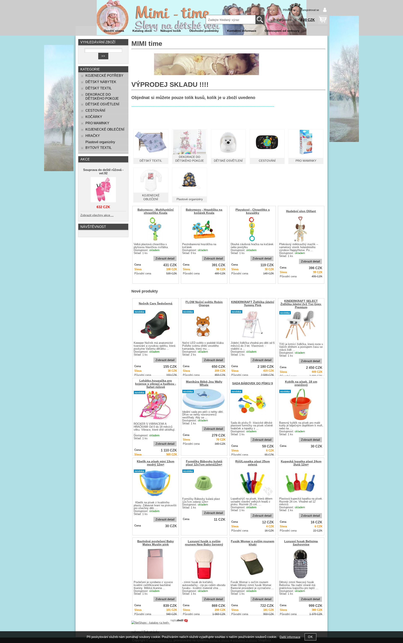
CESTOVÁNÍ (267, 160)
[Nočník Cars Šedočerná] (155, 324)
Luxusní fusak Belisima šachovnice (301, 543)
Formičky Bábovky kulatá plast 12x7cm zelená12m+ (204, 463)
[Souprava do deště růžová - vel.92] (103, 190)
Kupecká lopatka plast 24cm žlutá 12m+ (301, 463)
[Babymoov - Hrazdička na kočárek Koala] (203, 229)
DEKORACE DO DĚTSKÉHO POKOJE (102, 96)
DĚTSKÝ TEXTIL (151, 160)
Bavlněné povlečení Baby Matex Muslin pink (155, 543)
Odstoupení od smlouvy (282, 30)
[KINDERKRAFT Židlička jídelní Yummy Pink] (252, 324)
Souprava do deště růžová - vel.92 (103, 171)
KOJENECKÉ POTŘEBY (104, 75)
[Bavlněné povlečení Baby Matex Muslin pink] (155, 564)
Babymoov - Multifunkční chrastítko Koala (155, 211)
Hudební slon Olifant (301, 211)
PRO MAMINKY (306, 160)
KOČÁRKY (93, 117)
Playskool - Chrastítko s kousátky (253, 211)
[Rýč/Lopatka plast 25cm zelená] (252, 482)
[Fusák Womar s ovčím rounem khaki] (252, 564)
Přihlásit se (289, 10)
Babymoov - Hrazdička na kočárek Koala (204, 211)
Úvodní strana (114, 30)
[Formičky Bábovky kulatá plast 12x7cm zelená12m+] (204, 482)
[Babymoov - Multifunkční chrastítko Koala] (155, 229)
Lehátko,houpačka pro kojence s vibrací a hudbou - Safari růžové (155, 384)
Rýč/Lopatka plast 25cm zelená (252, 463)
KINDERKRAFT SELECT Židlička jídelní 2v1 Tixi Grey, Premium (301, 304)
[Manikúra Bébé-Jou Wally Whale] (204, 399)
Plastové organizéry (190, 199)
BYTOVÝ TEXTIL (98, 148)
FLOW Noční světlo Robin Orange (204, 303)
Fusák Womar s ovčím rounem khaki (252, 543)
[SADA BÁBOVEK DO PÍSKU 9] (252, 404)
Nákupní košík (170, 30)
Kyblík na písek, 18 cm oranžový (301, 383)
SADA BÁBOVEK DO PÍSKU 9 (252, 383)
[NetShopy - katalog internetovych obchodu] (159, 622)
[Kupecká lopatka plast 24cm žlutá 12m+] (301, 482)
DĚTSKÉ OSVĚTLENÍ (228, 160)
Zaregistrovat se (310, 10)
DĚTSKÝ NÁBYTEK (100, 82)
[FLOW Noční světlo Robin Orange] (203, 324)
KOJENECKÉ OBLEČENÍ (104, 129)
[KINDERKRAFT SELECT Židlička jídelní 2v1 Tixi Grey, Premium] (300, 325)
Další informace (290, 637)
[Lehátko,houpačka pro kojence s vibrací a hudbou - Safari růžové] (155, 405)
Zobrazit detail (165, 258)
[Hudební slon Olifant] (300, 229)
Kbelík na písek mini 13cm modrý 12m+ (155, 463)
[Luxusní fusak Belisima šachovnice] (300, 564)
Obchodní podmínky (204, 30)
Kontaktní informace (241, 30)
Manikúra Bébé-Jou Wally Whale (204, 383)
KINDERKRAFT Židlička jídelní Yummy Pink (252, 303)
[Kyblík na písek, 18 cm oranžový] (300, 404)
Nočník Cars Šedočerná (155, 303)
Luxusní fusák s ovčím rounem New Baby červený (204, 543)
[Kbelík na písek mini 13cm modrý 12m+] (155, 484)
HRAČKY (92, 136)
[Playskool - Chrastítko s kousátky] (252, 229)
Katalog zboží (142, 30)
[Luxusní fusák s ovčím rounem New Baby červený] (203, 564)
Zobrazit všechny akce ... (97, 215)
